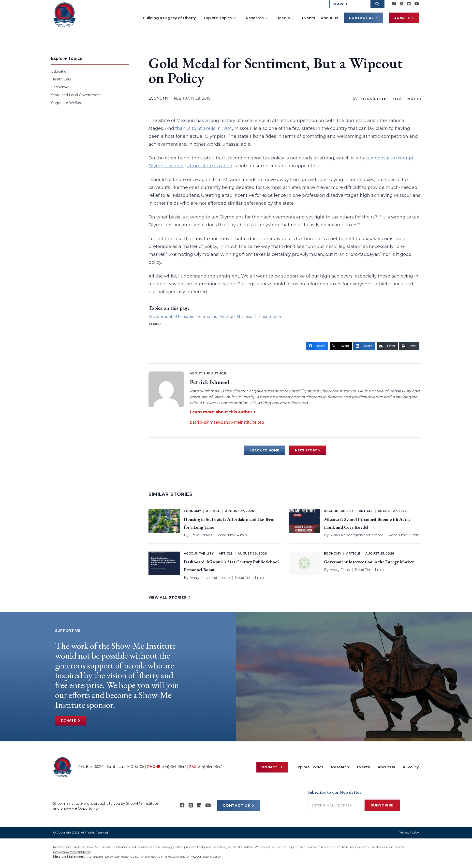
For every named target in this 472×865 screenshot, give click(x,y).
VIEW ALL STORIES (167, 597)
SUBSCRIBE (382, 805)
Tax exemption (268, 316)
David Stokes (201, 535)
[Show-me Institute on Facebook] (394, 4)
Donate (402, 18)
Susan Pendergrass (346, 535)
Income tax (206, 316)
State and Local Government (76, 95)
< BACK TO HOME (264, 450)
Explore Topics (218, 17)
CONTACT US (236, 805)
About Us (329, 17)
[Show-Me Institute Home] (64, 14)
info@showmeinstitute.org (72, 852)
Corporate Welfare (66, 103)
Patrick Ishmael (373, 98)
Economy (59, 87)
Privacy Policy (409, 832)
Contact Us (361, 18)
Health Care (61, 79)
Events (308, 17)
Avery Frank (200, 577)
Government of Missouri (170, 316)
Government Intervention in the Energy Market (369, 562)
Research (255, 17)
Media (284, 17)
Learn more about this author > (223, 412)
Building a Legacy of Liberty (169, 17)
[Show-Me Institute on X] (401, 4)
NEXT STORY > (307, 450)
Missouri (226, 316)
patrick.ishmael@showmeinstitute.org (227, 422)
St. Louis (244, 316)
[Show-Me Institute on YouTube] (416, 4)
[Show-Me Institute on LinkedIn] (409, 4)
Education (60, 71)
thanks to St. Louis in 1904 (203, 128)
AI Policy (411, 767)
